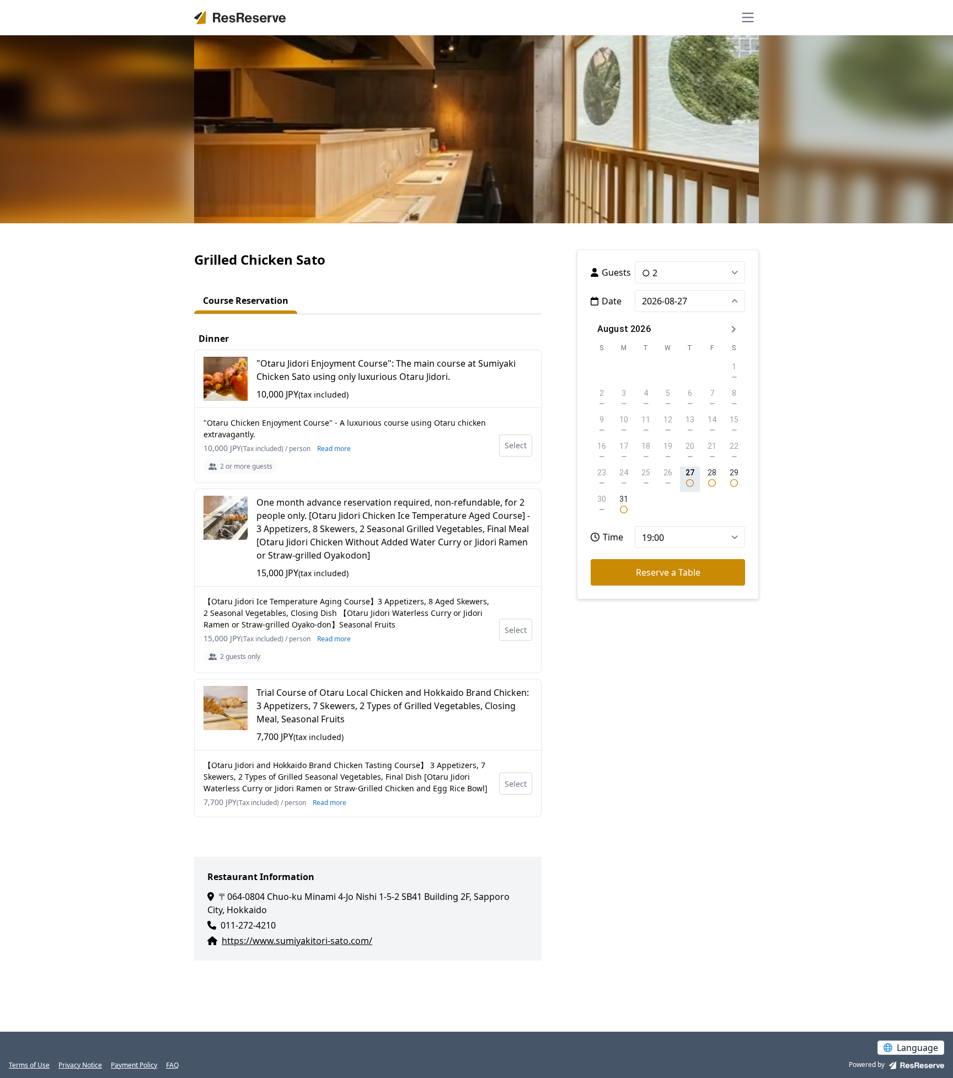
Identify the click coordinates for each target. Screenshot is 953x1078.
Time (613, 537)
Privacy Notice (80, 1065)
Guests (616, 272)
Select (516, 445)
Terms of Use (29, 1065)
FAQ (172, 1065)
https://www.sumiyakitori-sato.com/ (297, 941)
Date (612, 301)
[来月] (733, 329)
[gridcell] (690, 479)
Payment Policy (134, 1065)
